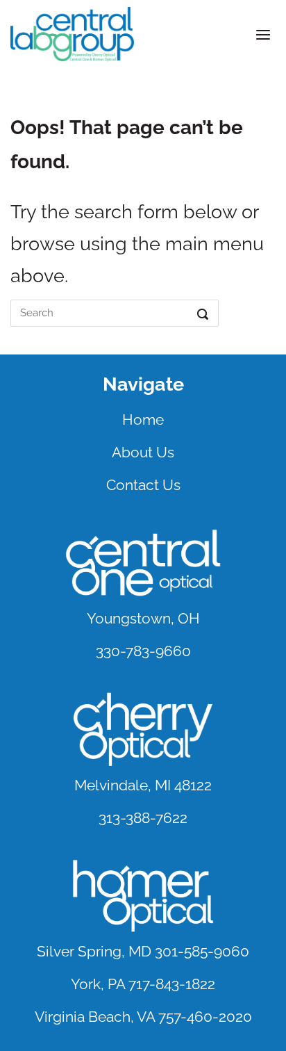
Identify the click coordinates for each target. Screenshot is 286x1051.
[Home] (72, 34)
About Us (143, 452)
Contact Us (143, 485)
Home (143, 419)
